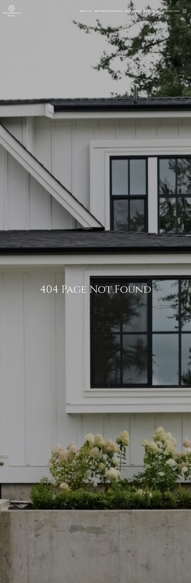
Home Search (133, 11)
